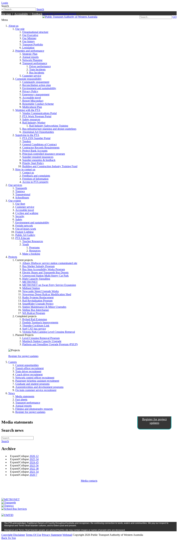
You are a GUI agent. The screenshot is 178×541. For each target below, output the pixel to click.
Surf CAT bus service (34, 328)
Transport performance (34, 63)
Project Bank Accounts (34, 150)
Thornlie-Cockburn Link (35, 325)
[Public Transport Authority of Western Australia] (69, 16)
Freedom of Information (35, 178)
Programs (34, 247)
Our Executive (30, 35)
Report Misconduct (32, 100)
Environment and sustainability (39, 88)
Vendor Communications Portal (39, 113)
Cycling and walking (26, 213)
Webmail (67, 534)
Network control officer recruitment (34, 377)
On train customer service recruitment (35, 390)
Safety (18, 219)
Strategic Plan (29, 53)
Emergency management (35, 94)
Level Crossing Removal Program (41, 338)
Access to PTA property (35, 181)
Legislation (28, 47)
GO (174, 16)
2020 (33, 474)
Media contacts (89, 480)
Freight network (24, 225)
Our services (15, 185)
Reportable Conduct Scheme (38, 103)
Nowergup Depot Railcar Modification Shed (46, 294)
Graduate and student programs (32, 383)
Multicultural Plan (32, 106)
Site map (6, 13)
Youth (25, 244)
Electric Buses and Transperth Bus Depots (45, 272)
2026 (34, 456)
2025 (34, 459)
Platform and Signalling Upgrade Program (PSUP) (50, 344)
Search (40, 9)
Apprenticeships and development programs (39, 387)
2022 (34, 468)
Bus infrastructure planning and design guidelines (49, 128)
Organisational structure (35, 32)
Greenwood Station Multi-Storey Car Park (45, 275)
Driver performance (40, 66)
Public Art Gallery (25, 235)
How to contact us (25, 169)
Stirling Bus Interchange (35, 309)
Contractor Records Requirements (40, 147)
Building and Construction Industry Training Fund (49, 166)
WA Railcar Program (33, 313)
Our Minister (29, 38)
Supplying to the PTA (27, 135)
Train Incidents (37, 69)
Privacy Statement (52, 534)
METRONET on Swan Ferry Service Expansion (49, 285)
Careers (12, 362)
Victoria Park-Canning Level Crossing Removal (48, 331)
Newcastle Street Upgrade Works (40, 291)
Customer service (31, 75)
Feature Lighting (24, 231)
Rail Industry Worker (33, 122)
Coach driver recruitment (29, 374)
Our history (28, 41)
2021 (34, 471)
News (11, 393)
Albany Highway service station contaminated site (49, 263)
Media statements (24, 396)
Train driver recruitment (28, 371)
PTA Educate (22, 238)
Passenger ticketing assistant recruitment (37, 380)
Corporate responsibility (28, 78)
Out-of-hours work (25, 228)
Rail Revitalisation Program (37, 300)
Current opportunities (27, 365)
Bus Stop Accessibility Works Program (43, 269)
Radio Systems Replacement (38, 297)
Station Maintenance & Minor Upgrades (44, 306)
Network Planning (32, 60)
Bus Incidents (36, 72)
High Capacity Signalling (36, 278)
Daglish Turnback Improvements (40, 322)
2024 (34, 462)
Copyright (7, 534)
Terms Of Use (33, 534)
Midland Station (31, 288)
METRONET (30, 281)
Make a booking (31, 253)
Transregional (22, 194)
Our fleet (20, 203)
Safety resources (31, 119)
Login (4, 2)
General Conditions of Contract (39, 144)
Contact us (28, 172)
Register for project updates (23, 356)
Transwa (20, 191)
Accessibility (21, 13)
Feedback (37, 13)
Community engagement (35, 82)
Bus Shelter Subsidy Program (38, 266)
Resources (35, 250)
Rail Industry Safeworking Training (48, 125)
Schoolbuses (22, 197)
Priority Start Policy (33, 163)
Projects (12, 256)
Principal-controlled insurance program (43, 153)
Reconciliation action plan (36, 85)
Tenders (26, 141)
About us (13, 25)
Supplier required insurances (37, 156)
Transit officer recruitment (29, 368)
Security (19, 216)
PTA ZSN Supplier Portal (36, 138)
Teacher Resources (32, 241)
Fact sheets (21, 399)
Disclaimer (19, 534)
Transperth (21, 188)
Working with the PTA (27, 110)
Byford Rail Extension (34, 319)
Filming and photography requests (34, 408)
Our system (14, 200)
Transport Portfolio (32, 44)
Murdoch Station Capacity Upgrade (41, 341)
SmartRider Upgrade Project (37, 303)
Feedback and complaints (36, 175)
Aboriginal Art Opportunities (38, 131)
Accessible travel (31, 97)
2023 (34, 465)
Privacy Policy (30, 91)
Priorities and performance (29, 50)
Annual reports (30, 57)
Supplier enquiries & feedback (38, 160)
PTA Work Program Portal (36, 116)
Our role (20, 28)
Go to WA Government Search (59, 13)
